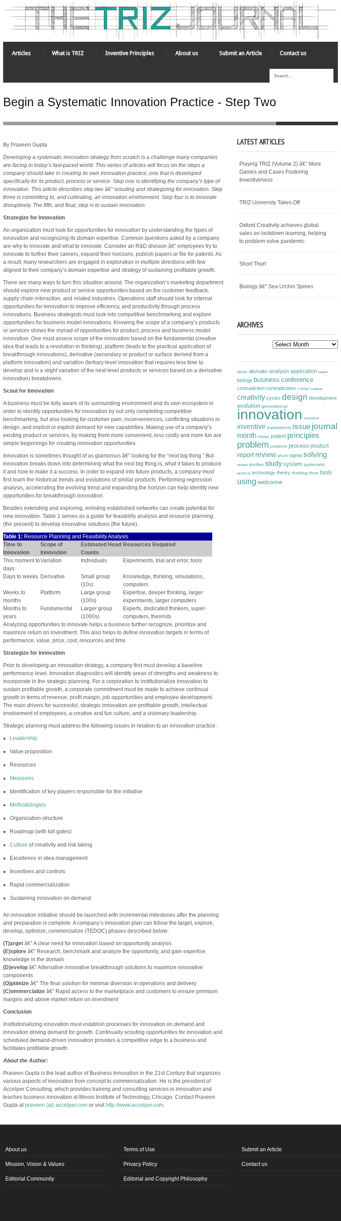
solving (315, 454)
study (273, 463)
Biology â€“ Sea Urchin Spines (276, 286)
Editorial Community (29, 1179)
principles (303, 435)
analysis (279, 371)
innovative (311, 418)
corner (303, 388)
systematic (314, 464)
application (303, 371)
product (319, 446)
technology (263, 472)
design (295, 397)
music (264, 436)
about (242, 372)
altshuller (258, 371)
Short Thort (252, 264)
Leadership (23, 738)
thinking (300, 472)
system (292, 464)
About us (182, 55)
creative (316, 388)
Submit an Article (240, 53)
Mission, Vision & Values (34, 1164)
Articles (17, 55)
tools (326, 472)
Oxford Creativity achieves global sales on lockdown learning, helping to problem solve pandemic (282, 233)
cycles (273, 398)
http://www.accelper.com (134, 1105)
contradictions (281, 388)
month (247, 435)
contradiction (251, 388)
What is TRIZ (63, 55)
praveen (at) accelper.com (56, 1105)
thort (313, 472)
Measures (22, 778)
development (323, 398)
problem (253, 444)
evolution (248, 405)
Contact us (293, 53)
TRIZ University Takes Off (269, 202)
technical (243, 473)
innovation (269, 414)
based (322, 372)
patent (278, 436)
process (299, 445)
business (267, 379)
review (265, 454)
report (245, 454)
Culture (19, 845)
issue (301, 426)
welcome (270, 481)
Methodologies (28, 805)
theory (283, 472)
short (283, 455)
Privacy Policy (140, 1164)
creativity (251, 397)
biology (244, 380)
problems (278, 446)
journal (324, 426)
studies (256, 464)
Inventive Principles (125, 55)
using (246, 481)
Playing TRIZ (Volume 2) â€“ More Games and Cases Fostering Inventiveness (280, 172)
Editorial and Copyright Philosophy (165, 1179)
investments (279, 427)
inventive (251, 426)
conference (297, 379)
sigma (295, 455)
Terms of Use (139, 1149)
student (242, 464)
